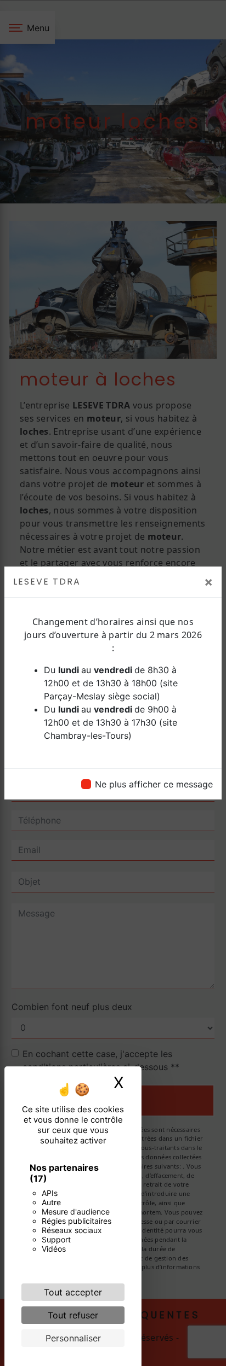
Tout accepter (73, 1292)
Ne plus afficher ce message (154, 784)
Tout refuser (73, 1315)
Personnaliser (73, 1338)
